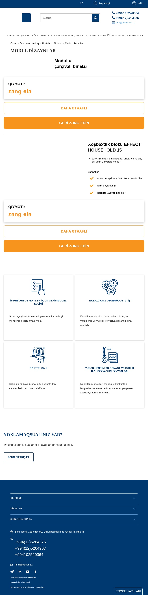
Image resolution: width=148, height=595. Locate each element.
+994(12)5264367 (30, 548)
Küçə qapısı (39, 35)
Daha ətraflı (74, 108)
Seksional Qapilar (18, 35)
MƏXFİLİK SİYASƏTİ (20, 582)
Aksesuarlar (135, 35)
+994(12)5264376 (127, 18)
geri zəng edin (74, 123)
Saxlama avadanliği (98, 35)
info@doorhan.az (24, 564)
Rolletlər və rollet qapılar (65, 35)
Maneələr (118, 35)
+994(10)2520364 (127, 13)
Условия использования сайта (23, 577)
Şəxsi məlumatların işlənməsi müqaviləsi (27, 587)
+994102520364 (29, 554)
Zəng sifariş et (18, 457)
